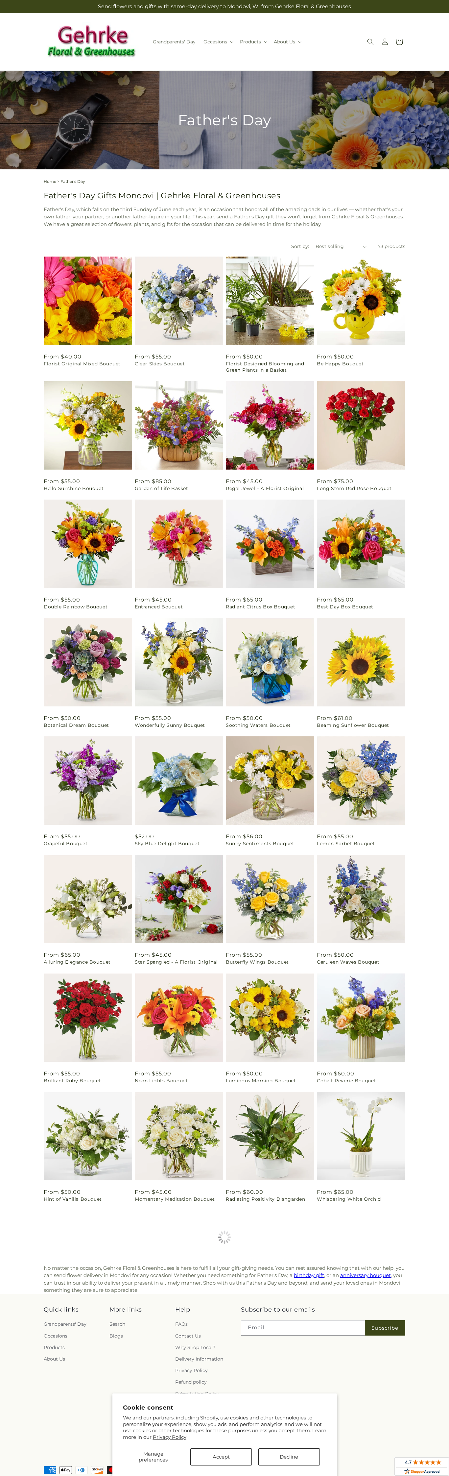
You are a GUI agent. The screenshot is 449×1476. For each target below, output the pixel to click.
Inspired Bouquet (338, 1324)
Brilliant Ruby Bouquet (72, 1081)
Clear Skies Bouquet (160, 364)
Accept (221, 1457)
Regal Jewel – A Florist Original (265, 488)
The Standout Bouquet (72, 1442)
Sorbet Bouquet (245, 1324)
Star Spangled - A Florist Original (176, 962)
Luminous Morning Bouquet (261, 1081)
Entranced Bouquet (159, 607)
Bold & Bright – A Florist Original (85, 1324)
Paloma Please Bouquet (346, 1442)
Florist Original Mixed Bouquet (82, 364)
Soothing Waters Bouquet (258, 725)
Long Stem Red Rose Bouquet (354, 488)
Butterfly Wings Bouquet (257, 962)
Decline (289, 1457)
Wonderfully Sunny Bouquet (170, 725)
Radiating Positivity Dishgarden (265, 1199)
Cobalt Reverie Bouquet (346, 1081)
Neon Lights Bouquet (161, 1081)
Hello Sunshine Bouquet (74, 488)
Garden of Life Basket (161, 488)
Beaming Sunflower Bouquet (353, 725)
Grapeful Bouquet (66, 844)
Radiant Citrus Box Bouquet (260, 607)
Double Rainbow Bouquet (75, 607)
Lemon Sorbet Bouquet (346, 844)
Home (50, 181)
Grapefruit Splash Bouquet (168, 1324)
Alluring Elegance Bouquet (77, 962)
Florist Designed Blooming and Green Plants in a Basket (265, 367)
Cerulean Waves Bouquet (348, 962)
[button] (218, 42)
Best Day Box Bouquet (345, 607)
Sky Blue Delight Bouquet (167, 844)
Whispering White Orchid (349, 1199)
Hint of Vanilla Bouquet (73, 1199)
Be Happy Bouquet (340, 364)
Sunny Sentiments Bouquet (260, 844)
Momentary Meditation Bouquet (175, 1199)
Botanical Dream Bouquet (76, 725)
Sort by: (300, 246)
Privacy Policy (169, 1437)
